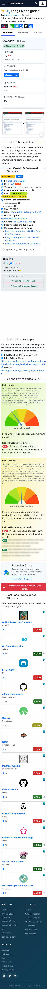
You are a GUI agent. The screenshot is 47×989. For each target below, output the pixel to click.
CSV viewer (30, 926)
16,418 (13, 263)
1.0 (14, 187)
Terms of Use (7, 966)
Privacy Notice (8, 970)
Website (15, 212)
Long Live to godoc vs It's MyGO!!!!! (22, 243)
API (3, 929)
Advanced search (32, 914)
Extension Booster (9, 925)
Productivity (27, 15)
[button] (3, 3)
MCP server (6, 933)
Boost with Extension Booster (24, 286)
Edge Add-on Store (13, 46)
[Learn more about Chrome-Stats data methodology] (34, 221)
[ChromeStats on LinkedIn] (4, 975)
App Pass (5, 910)
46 (13, 184)
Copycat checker (32, 918)
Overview (8, 32)
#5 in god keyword (12, 270)
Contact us (6, 962)
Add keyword (30, 934)
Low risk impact (19, 193)
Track (22, 41)
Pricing (28, 910)
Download (23, 32)
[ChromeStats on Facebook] (9, 975)
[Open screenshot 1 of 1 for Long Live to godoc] (23, 124)
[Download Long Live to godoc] (23, 71)
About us (5, 950)
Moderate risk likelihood (14, 196)
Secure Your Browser (22, 579)
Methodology (7, 954)
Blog (3, 958)
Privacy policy (31, 212)
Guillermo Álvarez (11, 15)
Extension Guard (8, 921)
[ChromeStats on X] (15, 975)
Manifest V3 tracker (33, 922)
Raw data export (8, 937)
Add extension (31, 930)
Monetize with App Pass (24, 281)
